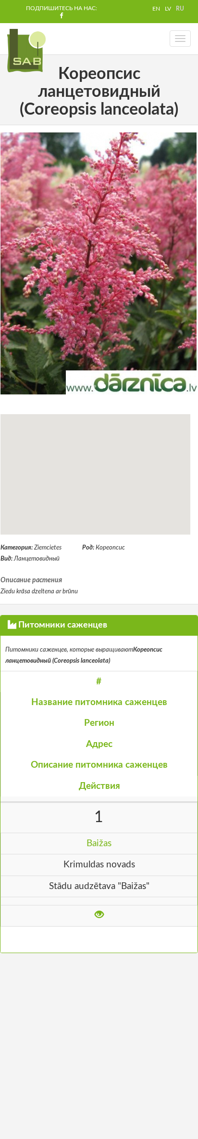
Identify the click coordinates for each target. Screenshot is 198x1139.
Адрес (99, 744)
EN (156, 9)
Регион (99, 723)
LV (168, 9)
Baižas (99, 843)
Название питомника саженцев (99, 702)
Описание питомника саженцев (99, 765)
